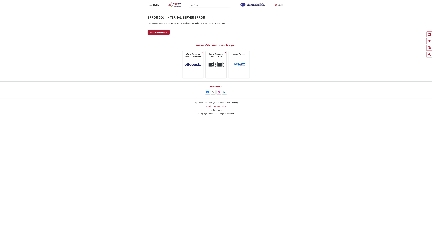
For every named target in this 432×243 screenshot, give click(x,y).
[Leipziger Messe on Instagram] (219, 92)
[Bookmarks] (429, 41)
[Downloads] (429, 54)
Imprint (209, 106)
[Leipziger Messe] (252, 4)
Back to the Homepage (158, 32)
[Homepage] (174, 4)
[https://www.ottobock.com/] (192, 64)
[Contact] (429, 48)
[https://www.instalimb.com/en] (216, 64)
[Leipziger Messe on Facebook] (207, 92)
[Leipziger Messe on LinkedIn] (224, 92)
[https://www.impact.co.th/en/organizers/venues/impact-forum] (239, 64)
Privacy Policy (220, 106)
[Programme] (429, 34)
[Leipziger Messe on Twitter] (213, 92)
